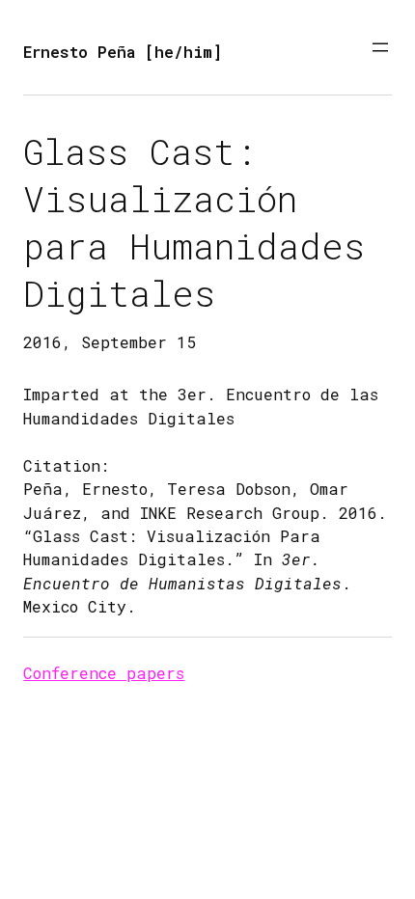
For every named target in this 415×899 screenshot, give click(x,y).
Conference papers (103, 673)
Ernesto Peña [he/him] (122, 51)
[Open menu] (380, 47)
